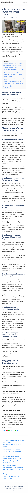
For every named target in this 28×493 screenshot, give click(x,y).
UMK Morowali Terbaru (9, 465)
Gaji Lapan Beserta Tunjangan (11, 449)
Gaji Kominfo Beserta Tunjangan (12, 451)
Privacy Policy (8, 486)
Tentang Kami (9, 488)
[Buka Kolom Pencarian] (19, 2)
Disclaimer (20, 486)
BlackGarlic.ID (7, 2)
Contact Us (14, 486)
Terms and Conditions (18, 488)
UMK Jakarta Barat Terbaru (10, 454)
